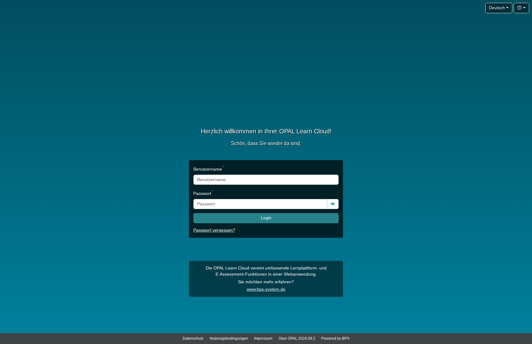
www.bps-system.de (266, 289)
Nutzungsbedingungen (229, 338)
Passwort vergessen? (214, 230)
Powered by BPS (335, 338)
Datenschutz (193, 338)
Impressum (263, 338)
